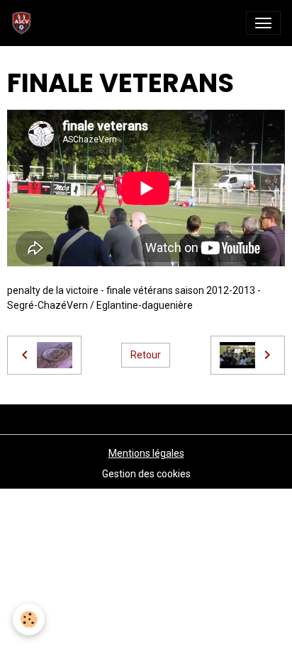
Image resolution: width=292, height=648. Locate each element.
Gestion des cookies (146, 473)
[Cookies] (29, 619)
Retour (145, 354)
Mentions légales (146, 453)
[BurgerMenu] (263, 23)
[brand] (24, 23)
